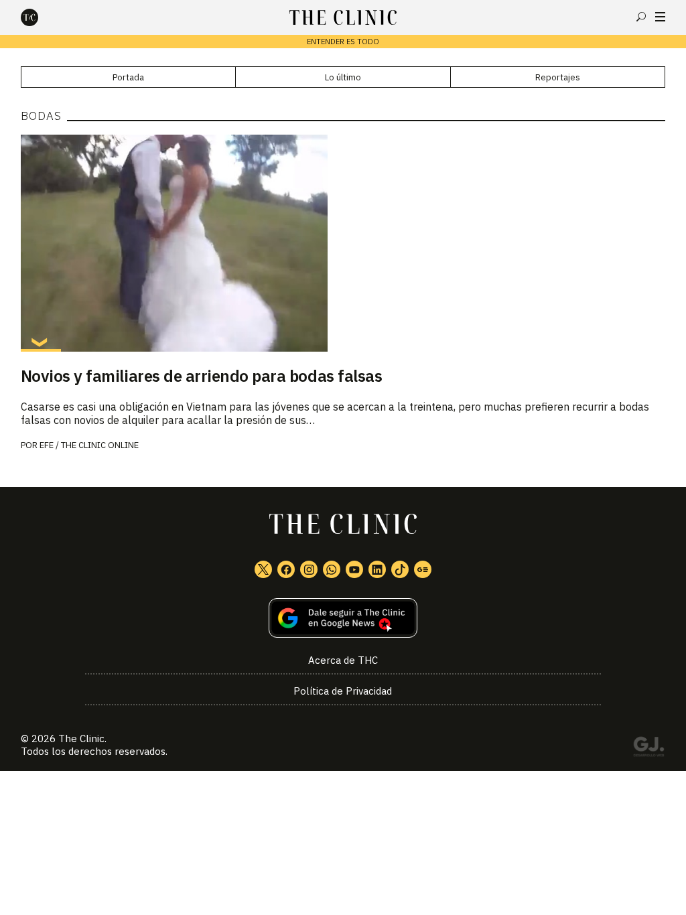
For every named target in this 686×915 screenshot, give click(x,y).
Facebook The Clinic (286, 569)
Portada (128, 77)
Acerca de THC (343, 660)
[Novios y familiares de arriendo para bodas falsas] (343, 243)
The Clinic (81, 738)
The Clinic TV (354, 569)
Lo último (343, 77)
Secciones (660, 16)
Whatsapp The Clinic (331, 569)
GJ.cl (648, 749)
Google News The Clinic (422, 569)
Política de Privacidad (342, 691)
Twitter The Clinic (263, 569)
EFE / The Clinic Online (89, 445)
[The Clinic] (41, 17)
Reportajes (557, 77)
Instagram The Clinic (309, 569)
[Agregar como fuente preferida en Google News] (343, 618)
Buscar (641, 16)
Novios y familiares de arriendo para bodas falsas (201, 375)
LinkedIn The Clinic (377, 569)
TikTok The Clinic (400, 569)
